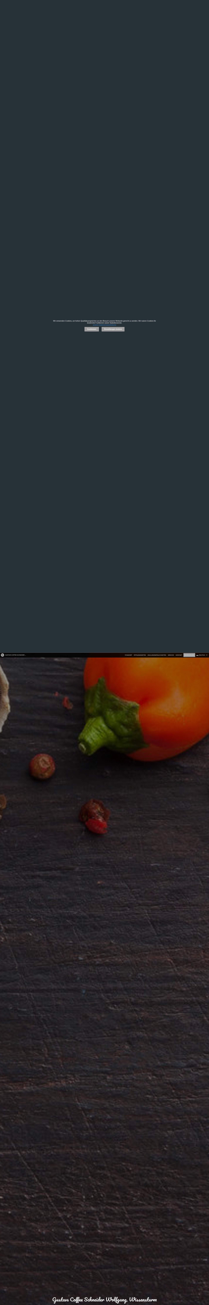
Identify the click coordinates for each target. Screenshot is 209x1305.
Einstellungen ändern (113, 329)
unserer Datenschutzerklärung (104, 325)
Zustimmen (91, 329)
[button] (202, 655)
